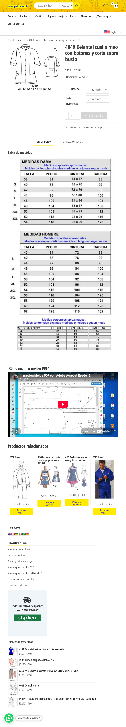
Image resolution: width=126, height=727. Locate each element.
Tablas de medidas (16, 555)
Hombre (24, 16)
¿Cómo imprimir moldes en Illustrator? (24, 573)
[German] (16, 534)
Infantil (37, 16)
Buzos (73, 16)
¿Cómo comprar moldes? (19, 549)
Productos (21, 40)
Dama (10, 16)
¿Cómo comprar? (104, 16)
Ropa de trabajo (56, 16)
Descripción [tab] (44, 141)
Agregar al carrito (94, 115)
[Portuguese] (24, 534)
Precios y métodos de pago (20, 561)
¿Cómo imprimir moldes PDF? (21, 567)
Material (75, 89)
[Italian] (20, 534)
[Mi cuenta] (104, 5)
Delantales (85, 127)
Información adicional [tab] (73, 141)
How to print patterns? (17, 585)
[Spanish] (28, 534)
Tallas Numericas (72, 100)
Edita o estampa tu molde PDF (21, 579)
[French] (13, 534)
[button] (55, 49)
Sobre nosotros (16, 24)
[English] (9, 534)
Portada (11, 40)
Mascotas (86, 16)
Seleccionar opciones (21, 512)
